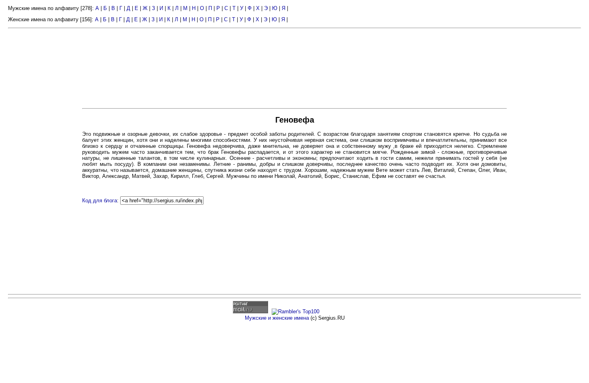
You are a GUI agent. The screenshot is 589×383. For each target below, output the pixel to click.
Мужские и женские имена (277, 318)
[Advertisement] (44, 155)
